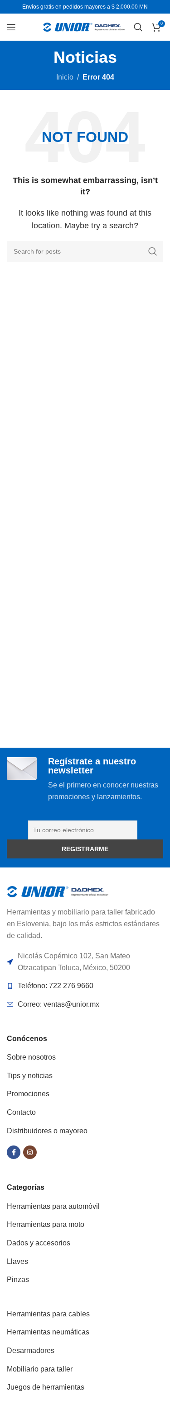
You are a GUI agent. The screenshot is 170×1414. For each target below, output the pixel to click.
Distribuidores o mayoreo (47, 1131)
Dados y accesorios (38, 1243)
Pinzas (18, 1279)
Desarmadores (30, 1350)
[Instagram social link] (30, 1152)
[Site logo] (84, 26)
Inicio (64, 77)
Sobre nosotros (31, 1057)
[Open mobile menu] (11, 27)
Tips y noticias (30, 1075)
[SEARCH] (152, 251)
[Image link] (58, 891)
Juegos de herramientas (45, 1387)
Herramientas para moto (45, 1224)
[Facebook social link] (13, 1152)
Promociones (28, 1094)
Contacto (21, 1112)
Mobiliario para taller (40, 1369)
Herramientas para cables (48, 1314)
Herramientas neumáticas (48, 1332)
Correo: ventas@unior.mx (58, 1004)
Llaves (17, 1261)
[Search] (138, 27)
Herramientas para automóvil (53, 1206)
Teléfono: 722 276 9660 (55, 986)
